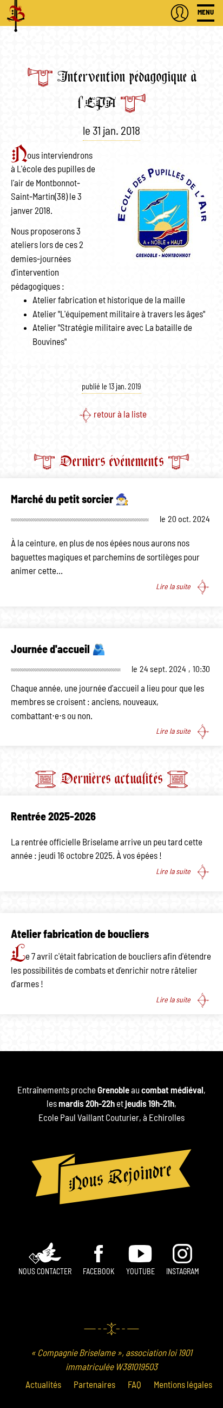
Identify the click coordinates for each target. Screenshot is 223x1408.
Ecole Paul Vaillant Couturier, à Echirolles (111, 1118)
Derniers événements (111, 461)
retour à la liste (120, 414)
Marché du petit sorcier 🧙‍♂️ (70, 499)
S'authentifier (180, 13)
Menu (206, 12)
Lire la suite (173, 586)
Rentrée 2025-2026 (53, 817)
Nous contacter (44, 1272)
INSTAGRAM (182, 1272)
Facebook (98, 1272)
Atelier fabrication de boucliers (80, 934)
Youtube (140, 1272)
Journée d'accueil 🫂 (58, 649)
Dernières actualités (111, 778)
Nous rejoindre (111, 1176)
